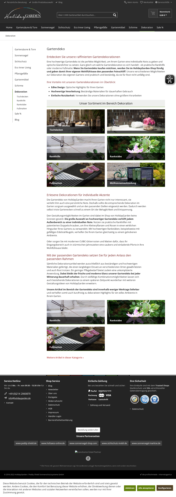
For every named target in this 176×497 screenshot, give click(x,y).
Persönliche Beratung (17, 2)
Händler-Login (54, 416)
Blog (60, 2)
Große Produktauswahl (42, 2)
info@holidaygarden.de (20, 398)
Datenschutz (54, 405)
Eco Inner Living (23, 67)
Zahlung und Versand (100, 405)
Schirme (19, 85)
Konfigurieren (164, 488)
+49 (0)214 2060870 (20, 393)
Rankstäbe (21, 104)
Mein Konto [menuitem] (132, 2)
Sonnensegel (21, 55)
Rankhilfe (21, 100)
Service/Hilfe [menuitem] (163, 2)
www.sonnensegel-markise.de (146, 443)
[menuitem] (87, 13)
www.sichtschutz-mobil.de (114, 443)
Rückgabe (52, 397)
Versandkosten (82, 466)
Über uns (52, 393)
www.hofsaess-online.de (53, 443)
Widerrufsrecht (55, 401)
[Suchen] (115, 15)
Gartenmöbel (22, 79)
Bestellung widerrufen (88, 430)
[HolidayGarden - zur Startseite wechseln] (22, 14)
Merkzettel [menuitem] (148, 2)
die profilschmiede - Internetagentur (157, 474)
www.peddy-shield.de (26, 443)
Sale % (18, 113)
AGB (50, 408)
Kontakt (9, 402)
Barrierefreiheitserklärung (60, 420)
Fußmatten (22, 108)
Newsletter (53, 389)
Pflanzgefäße (21, 73)
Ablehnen (129, 488)
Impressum (53, 412)
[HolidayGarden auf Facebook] (88, 459)
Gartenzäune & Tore (25, 49)
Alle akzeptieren (146, 488)
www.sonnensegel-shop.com (83, 443)
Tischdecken (22, 96)
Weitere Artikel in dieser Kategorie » (65, 357)
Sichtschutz (21, 61)
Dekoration (21, 91)
